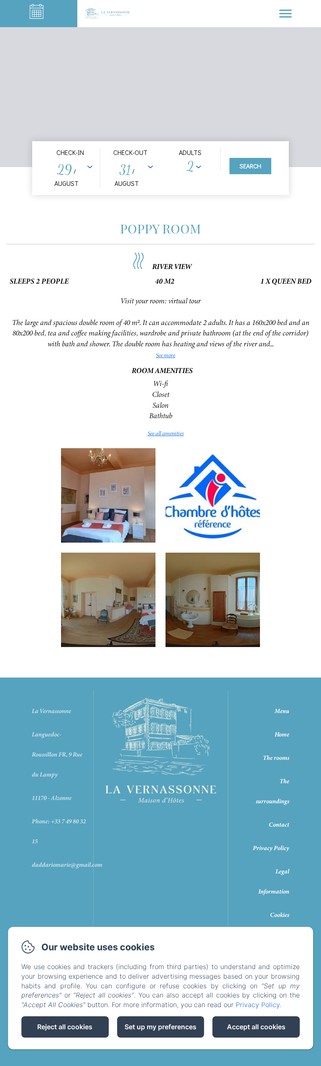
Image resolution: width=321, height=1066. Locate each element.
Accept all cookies (256, 1027)
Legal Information (273, 881)
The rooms (276, 757)
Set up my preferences (160, 1027)
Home (282, 734)
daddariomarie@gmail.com (67, 864)
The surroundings (272, 791)
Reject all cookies (64, 1027)
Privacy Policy (271, 848)
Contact (279, 824)
